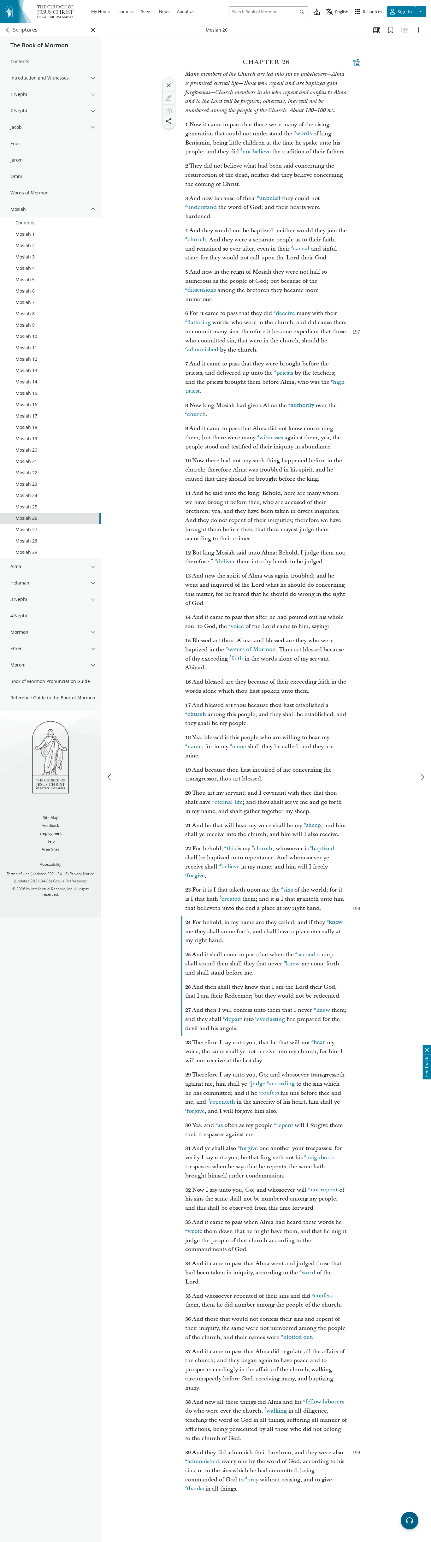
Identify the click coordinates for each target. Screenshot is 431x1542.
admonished (202, 350)
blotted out (297, 1337)
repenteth (222, 1102)
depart (233, 1019)
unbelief (269, 198)
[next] (422, 777)
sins (288, 890)
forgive (196, 876)
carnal (301, 249)
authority (302, 405)
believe (230, 867)
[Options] (418, 30)
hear (319, 1043)
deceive (285, 313)
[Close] (169, 85)
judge (258, 1084)
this (231, 848)
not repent (324, 1190)
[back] (8, 30)
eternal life (229, 802)
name (194, 746)
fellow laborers (324, 1402)
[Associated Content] (357, 62)
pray (252, 1480)
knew (293, 964)
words (304, 134)
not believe (256, 152)
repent (284, 1125)
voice (237, 626)
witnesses (271, 438)
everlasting (271, 1019)
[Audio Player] (409, 1520)
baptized (323, 848)
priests (284, 373)
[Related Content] (404, 30)
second (307, 954)
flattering (199, 322)
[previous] (109, 777)
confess (269, 1093)
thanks (195, 1489)
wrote (194, 1231)
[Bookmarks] (390, 30)
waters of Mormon (252, 650)
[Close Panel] (93, 30)
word (308, 1273)
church (196, 240)
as (220, 1125)
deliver (226, 562)
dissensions (201, 290)
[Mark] (169, 98)
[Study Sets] (376, 30)
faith (237, 659)
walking (276, 1411)
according (282, 1084)
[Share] (169, 121)
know (336, 922)
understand (202, 207)
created (231, 899)
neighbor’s (320, 1157)
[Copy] (169, 111)
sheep (313, 825)
